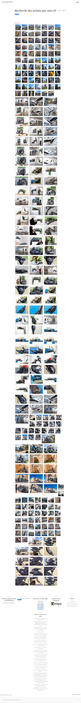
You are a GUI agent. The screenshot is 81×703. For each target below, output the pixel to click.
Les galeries (40, 1)
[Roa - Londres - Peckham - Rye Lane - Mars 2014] (38, 53)
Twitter (36, 696)
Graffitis (46, 1)
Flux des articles (72, 603)
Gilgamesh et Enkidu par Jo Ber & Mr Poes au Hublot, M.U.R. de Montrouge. (40, 689)
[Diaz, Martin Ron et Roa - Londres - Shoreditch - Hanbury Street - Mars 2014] (38, 47)
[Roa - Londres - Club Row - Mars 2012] (18, 526)
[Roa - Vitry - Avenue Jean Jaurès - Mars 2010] (51, 533)
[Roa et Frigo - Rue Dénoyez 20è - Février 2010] (24, 540)
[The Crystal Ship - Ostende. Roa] (35, 541)
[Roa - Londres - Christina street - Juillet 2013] (18, 34)
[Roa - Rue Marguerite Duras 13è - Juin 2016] (44, 60)
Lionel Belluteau (13, 699)
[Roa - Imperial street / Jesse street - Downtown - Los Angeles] (38, 93)
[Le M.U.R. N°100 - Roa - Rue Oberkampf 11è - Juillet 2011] (61, 487)
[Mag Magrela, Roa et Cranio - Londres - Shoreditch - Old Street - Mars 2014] (31, 47)
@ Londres (59, 1)
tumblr (44, 696)
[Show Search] (78, 2)
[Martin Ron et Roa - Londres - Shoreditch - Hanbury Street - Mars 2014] (51, 47)
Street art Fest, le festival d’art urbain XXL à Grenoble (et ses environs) (40, 651)
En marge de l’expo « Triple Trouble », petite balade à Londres (40, 629)
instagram (41, 696)
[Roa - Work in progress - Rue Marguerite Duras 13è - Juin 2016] (38, 60)
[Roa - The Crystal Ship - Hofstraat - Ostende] (39, 417)
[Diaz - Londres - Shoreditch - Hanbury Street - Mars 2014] (44, 47)
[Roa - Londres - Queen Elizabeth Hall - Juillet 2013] (38, 27)
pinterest (39, 696)
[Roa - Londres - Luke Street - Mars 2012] (24, 533)
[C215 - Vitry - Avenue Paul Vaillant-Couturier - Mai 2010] (32, 417)
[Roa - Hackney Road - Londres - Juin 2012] (51, 506)
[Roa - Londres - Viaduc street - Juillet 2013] (38, 34)
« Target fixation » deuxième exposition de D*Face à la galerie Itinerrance (40, 656)
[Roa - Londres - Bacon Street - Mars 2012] (44, 520)
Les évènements (33, 1)
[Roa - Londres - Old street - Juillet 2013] (24, 34)
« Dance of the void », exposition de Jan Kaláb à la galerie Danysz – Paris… (40, 641)
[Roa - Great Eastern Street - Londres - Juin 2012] (24, 506)
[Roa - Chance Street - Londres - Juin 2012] (44, 500)
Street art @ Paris (52, 1)
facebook (38, 696)
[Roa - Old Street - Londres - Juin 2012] (38, 533)
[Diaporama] (17, 23)
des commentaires (72, 604)
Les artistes (26, 1)
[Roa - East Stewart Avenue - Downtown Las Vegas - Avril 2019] (21, 478)
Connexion (72, 601)
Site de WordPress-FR (72, 606)
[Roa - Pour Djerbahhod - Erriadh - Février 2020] (48, 439)
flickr (43, 696)
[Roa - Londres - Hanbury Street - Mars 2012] (31, 526)
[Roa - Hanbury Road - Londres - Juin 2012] (18, 520)
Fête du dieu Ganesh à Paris (40, 662)
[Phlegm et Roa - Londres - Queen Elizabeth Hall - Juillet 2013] (18, 27)
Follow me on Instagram (76, 694)
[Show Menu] (76, 2)
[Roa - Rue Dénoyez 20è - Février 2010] (18, 540)
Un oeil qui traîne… (8, 2)
